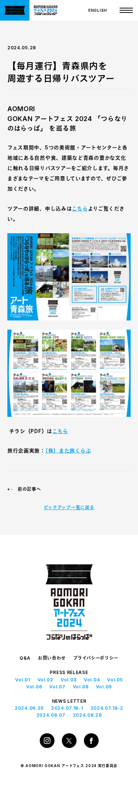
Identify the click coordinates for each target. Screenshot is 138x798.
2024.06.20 (29, 708)
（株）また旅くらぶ (68, 450)
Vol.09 (104, 686)
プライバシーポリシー (95, 658)
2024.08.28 (87, 715)
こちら (80, 208)
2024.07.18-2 (107, 708)
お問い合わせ (52, 658)
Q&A (25, 658)
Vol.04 (92, 679)
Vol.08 (81, 686)
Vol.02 (45, 679)
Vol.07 (57, 686)
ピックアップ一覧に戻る (69, 507)
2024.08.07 (51, 715)
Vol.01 (22, 679)
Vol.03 (69, 679)
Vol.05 (115, 679)
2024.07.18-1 (67, 708)
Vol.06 (34, 686)
